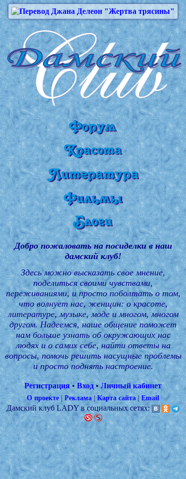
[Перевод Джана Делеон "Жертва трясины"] (93, 11)
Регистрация (47, 385)
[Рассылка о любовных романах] (88, 417)
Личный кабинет (131, 385)
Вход (85, 385)
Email (150, 398)
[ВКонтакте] (156, 408)
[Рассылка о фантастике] (98, 417)
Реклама (78, 398)
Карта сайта (116, 398)
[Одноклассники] (166, 408)
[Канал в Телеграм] (176, 408)
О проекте (43, 398)
